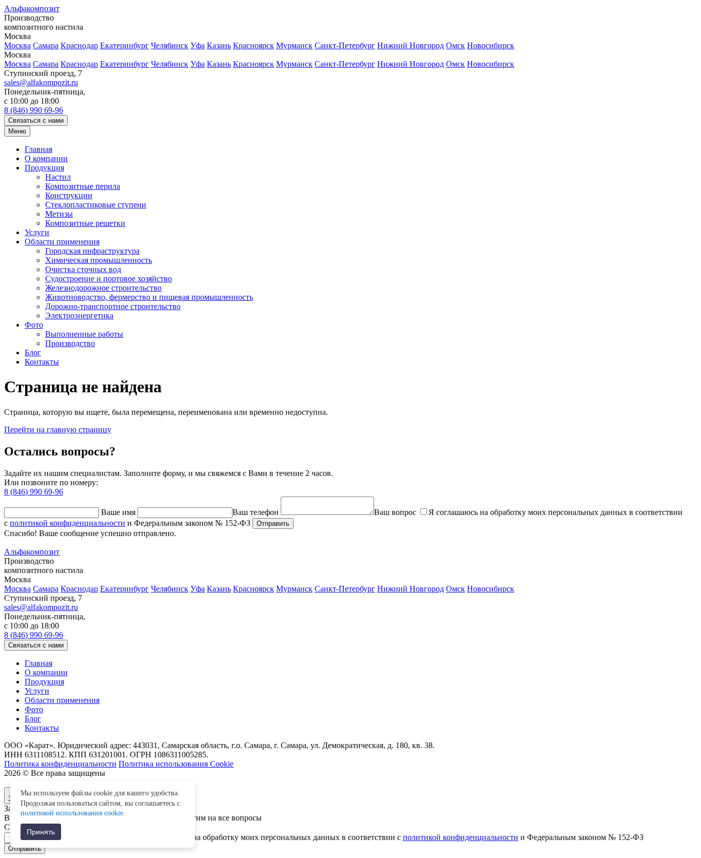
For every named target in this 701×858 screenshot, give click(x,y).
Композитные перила (82, 186)
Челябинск (169, 45)
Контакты (42, 361)
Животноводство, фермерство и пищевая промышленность (149, 297)
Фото (34, 324)
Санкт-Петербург (345, 45)
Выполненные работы (84, 334)
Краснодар (79, 45)
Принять (41, 832)
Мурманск (294, 45)
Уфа (197, 45)
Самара (46, 45)
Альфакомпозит (32, 8)
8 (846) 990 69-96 (33, 110)
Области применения (62, 241)
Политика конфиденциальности (60, 763)
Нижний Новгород (410, 45)
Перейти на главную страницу (57, 429)
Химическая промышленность (98, 260)
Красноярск (253, 45)
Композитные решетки (85, 223)
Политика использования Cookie (176, 763)
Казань (219, 45)
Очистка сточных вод (83, 269)
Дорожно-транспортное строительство (113, 306)
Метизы (59, 213)
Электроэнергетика (79, 315)
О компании (46, 158)
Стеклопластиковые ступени (95, 204)
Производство (70, 343)
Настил (58, 177)
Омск (455, 45)
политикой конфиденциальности (67, 523)
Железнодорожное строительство (103, 287)
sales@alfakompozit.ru (41, 82)
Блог (33, 352)
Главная (38, 149)
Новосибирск (490, 45)
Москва (17, 45)
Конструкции (68, 195)
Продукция (44, 167)
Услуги (37, 232)
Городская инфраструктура (92, 250)
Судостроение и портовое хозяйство (108, 278)
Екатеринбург (124, 45)
